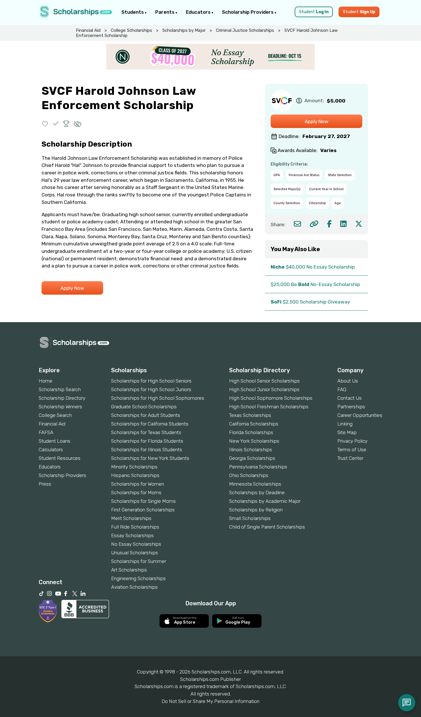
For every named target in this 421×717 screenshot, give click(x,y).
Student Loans (54, 441)
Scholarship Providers (248, 12)
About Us (347, 381)
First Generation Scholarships (143, 510)
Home (45, 381)
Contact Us (349, 398)
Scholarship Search (60, 389)
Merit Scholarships (131, 518)
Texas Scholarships (250, 415)
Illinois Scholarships (250, 449)
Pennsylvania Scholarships (258, 467)
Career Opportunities (359, 415)
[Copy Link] (314, 223)
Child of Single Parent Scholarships (267, 527)
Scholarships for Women (137, 484)
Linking (345, 424)
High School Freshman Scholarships (268, 406)
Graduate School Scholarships (144, 406)
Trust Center (350, 458)
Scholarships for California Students (149, 424)
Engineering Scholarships (138, 578)
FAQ (341, 389)
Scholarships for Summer (138, 561)
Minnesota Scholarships (255, 484)
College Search (55, 415)
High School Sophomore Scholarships (270, 398)
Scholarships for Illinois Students (146, 449)
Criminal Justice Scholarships (245, 30)
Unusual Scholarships (134, 553)
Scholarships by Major (184, 30)
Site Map (347, 432)
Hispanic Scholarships (135, 475)
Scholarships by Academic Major (264, 501)
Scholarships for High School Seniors (151, 381)
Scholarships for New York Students (150, 458)
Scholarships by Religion (256, 510)
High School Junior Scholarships (264, 389)
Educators (199, 12)
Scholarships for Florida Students (147, 441)
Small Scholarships (250, 518)
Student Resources (59, 458)
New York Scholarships (254, 441)
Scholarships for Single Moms (143, 501)
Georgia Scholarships (252, 458)
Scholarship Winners (60, 406)
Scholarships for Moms (136, 492)
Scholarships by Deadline (257, 492)
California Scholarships (253, 424)
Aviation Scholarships (134, 587)
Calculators (51, 449)
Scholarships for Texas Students (146, 432)
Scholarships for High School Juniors (151, 389)
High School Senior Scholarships (264, 381)
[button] (45, 123)
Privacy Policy (352, 441)
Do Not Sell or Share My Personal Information (210, 701)
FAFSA (46, 432)
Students (133, 12)
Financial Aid (88, 30)
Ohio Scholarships (248, 475)
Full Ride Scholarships (135, 527)
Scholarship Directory (62, 398)
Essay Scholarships (132, 535)
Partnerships (351, 406)
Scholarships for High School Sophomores (157, 398)
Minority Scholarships (134, 467)
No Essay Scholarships (136, 544)
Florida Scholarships (251, 432)
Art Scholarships (129, 570)
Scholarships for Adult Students (145, 415)
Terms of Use (351, 449)
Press (45, 484)
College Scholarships (131, 30)
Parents (165, 12)
